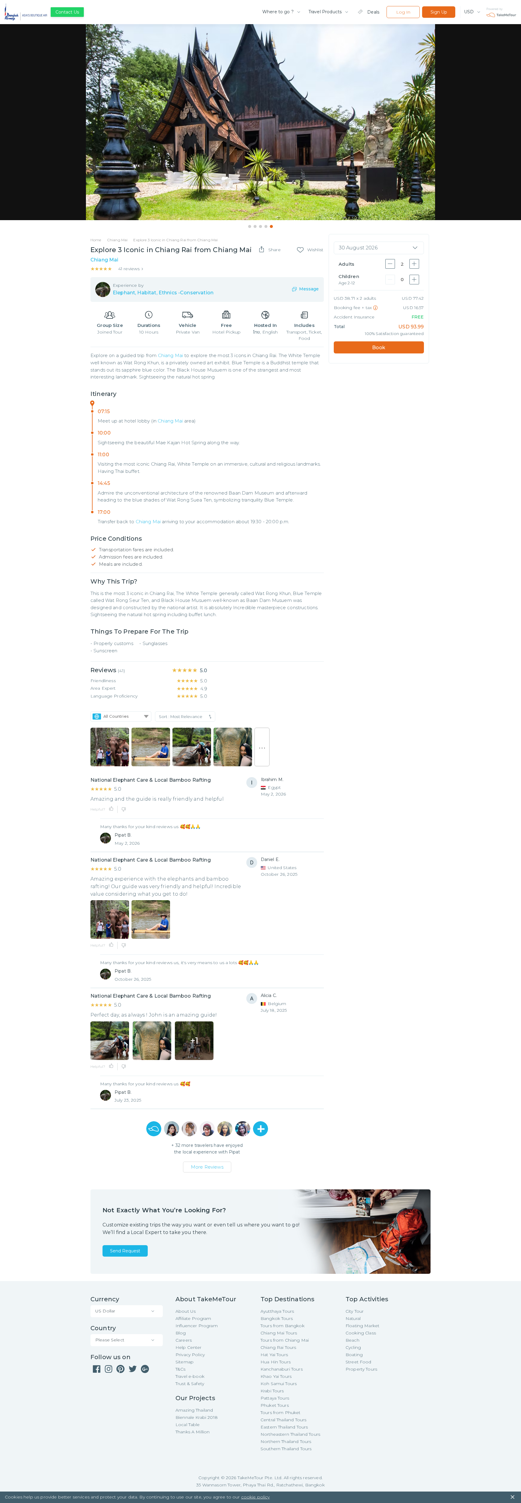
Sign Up (439, 12)
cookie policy (255, 1497)
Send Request (125, 1251)
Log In (403, 12)
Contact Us (67, 12)
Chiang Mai (170, 355)
